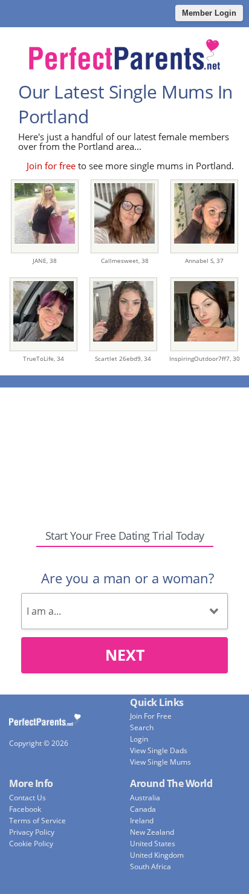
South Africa (150, 866)
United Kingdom (157, 855)
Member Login (209, 13)
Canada (143, 809)
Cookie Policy (31, 843)
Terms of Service (37, 820)
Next (124, 654)
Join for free (51, 166)
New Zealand (152, 832)
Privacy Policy (31, 832)
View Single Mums (160, 762)
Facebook (25, 809)
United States (152, 843)
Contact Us (27, 797)
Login (139, 739)
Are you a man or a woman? (127, 578)
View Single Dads (158, 750)
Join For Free (151, 716)
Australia (145, 797)
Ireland (142, 820)
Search (142, 727)
